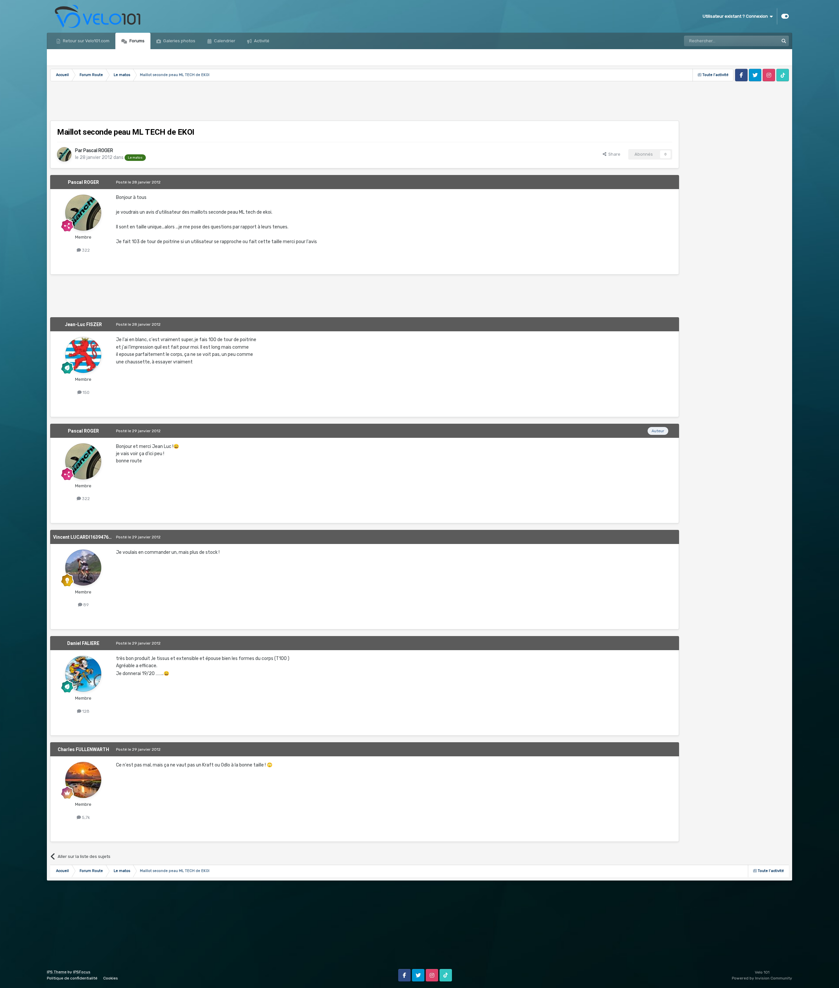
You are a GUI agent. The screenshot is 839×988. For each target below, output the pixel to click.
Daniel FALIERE (83, 643)
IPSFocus (81, 972)
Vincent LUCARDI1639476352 (84, 537)
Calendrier (224, 40)
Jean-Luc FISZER (83, 324)
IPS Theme (57, 972)
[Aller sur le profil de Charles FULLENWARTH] (83, 780)
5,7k (85, 817)
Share (613, 154)
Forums (136, 40)
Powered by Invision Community (762, 978)
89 (85, 604)
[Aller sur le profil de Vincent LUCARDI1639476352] (83, 568)
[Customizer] (785, 16)
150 (85, 392)
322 (85, 250)
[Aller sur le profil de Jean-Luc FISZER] (83, 355)
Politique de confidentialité (72, 978)
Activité (261, 40)
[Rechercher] (783, 41)
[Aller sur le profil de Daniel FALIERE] (83, 674)
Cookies (110, 978)
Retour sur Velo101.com (85, 40)
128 (85, 711)
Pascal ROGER (98, 150)
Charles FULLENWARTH (83, 749)
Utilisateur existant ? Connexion (736, 16)
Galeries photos (178, 40)
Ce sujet (762, 41)
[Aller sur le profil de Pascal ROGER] (64, 154)
